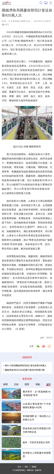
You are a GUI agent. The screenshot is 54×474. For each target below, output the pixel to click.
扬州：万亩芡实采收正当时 (36, 442)
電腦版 (34, 467)
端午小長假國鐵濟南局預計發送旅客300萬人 (26, 365)
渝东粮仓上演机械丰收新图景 (37, 454)
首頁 (19, 467)
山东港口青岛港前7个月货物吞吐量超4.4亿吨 (37, 406)
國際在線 (6, 2)
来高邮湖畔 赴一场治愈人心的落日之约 (37, 418)
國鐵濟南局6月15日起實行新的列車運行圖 (24, 370)
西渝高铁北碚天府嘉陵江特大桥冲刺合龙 (37, 430)
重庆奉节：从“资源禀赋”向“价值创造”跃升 (37, 393)
